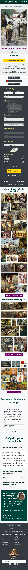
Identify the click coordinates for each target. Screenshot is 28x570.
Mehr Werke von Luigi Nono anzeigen (14, 354)
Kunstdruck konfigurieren (15, 61)
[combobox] (14, 97)
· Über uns (4, 546)
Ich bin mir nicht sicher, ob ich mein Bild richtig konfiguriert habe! (13, 483)
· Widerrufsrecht (5, 542)
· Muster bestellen (18, 546)
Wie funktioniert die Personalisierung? (13, 447)
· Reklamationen (5, 544)
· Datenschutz (4, 541)
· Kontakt (3, 536)
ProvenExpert (11, 425)
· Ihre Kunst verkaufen (19, 537)
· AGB (3, 539)
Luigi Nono (5, 6)
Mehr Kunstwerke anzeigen (14, 392)
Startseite (3, 5)
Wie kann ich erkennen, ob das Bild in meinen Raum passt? (12, 472)
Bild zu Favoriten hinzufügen (15, 81)
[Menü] (1, 1)
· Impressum (4, 537)
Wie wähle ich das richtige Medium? (12, 478)
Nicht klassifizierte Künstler (16, 5)
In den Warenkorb (14, 171)
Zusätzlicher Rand (7, 95)
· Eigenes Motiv (18, 536)
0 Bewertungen (17, 83)
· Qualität (16, 539)
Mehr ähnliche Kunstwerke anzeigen (14, 295)
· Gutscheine (17, 544)
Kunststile (8, 5)
